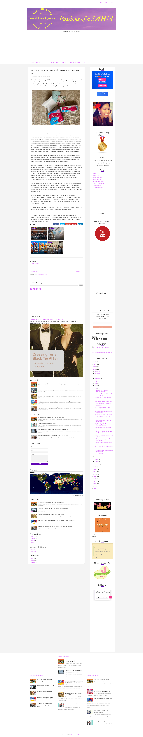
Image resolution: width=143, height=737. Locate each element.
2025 (94, 364)
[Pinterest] (37, 289)
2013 (94, 488)
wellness (33, 562)
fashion (33, 540)
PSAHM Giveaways (98, 187)
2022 (94, 467)
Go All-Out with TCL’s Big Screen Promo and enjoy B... (103, 390)
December (97, 371)
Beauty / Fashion (97, 179)
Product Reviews (97, 185)
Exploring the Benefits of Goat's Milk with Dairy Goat (103, 394)
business (33, 549)
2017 (94, 479)
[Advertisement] (71, 43)
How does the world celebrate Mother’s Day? (104, 443)
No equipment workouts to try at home (104, 401)
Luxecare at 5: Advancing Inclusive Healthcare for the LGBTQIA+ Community (53, 249)
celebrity (33, 538)
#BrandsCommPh (104, 548)
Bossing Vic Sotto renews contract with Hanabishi (104, 435)
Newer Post (34, 271)
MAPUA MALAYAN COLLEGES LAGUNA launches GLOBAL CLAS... (103, 416)
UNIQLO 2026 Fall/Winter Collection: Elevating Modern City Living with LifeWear (55, 407)
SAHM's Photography (74, 62)
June (96, 385)
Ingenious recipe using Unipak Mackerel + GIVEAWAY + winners (51, 395)
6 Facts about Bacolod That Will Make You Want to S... (104, 431)
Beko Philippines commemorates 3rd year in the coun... (103, 411)
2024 (94, 366)
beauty (32, 536)
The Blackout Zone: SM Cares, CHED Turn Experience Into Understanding (53, 389)
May (96, 388)
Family (38, 62)
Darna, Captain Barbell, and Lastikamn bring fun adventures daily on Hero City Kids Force (56, 401)
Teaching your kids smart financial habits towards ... (103, 398)
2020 (94, 471)
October (97, 376)
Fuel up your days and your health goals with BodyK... (103, 439)
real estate (33, 551)
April (96, 456)
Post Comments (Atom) (41, 274)
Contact (111, 2)
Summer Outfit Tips (99, 454)
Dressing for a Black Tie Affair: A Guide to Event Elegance (46, 319)
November (97, 373)
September (97, 378)
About (106, 2)
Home (101, 2)
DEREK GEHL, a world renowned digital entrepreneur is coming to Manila (53, 429)
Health (45, 62)
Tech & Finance (54, 62)
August (97, 381)
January (97, 464)
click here (102, 128)
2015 (94, 483)
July (96, 383)
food (32, 558)
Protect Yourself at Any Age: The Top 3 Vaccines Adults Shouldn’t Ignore (55, 235)
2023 (94, 369)
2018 (94, 476)
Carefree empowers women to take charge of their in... (103, 408)
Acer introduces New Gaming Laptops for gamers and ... (104, 450)
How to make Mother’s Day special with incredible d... (103, 428)
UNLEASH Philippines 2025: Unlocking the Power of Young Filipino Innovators (38, 235)
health (48, 76)
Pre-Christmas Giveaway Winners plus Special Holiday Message (51, 383)
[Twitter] (34, 289)
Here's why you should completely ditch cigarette (103, 404)
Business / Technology (98, 181)
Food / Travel (96, 175)
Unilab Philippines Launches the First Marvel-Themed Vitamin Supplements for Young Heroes (38, 249)
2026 (94, 362)
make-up (33, 542)
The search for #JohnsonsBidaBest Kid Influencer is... (104, 446)
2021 (94, 469)
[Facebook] (31, 289)
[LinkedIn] (40, 289)
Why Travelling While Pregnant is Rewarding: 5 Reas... (103, 424)
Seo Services (86, 62)
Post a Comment (35, 263)
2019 (94, 474)
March (96, 459)
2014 (94, 486)
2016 (94, 481)
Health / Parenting (97, 177)
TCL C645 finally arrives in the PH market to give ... (103, 420)
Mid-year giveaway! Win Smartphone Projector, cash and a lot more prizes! (53, 435)
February (97, 461)
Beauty (64, 62)
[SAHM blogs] (102, 145)
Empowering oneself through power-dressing (47, 423)
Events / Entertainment (98, 183)
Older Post (77, 271)
